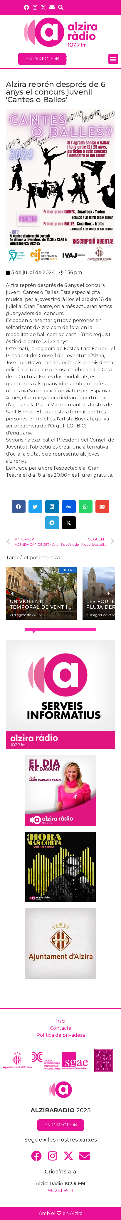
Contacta (60, 1028)
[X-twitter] (43, 7)
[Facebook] (26, 7)
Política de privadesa (60, 1035)
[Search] (61, 7)
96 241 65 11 (60, 1190)
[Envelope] (52, 7)
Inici (60, 1021)
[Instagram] (34, 7)
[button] (113, 59)
